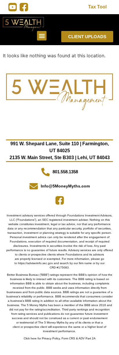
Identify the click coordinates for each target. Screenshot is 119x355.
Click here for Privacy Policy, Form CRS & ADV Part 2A (60, 338)
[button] (42, 36)
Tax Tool (97, 6)
